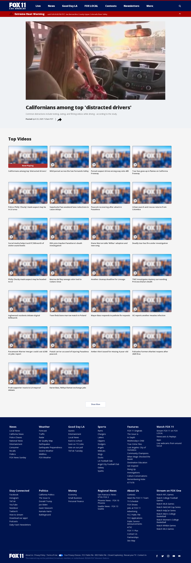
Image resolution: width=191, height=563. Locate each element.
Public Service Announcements (134, 522)
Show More (95, 404)
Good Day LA (76, 426)
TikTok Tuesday (75, 450)
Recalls (12, 450)
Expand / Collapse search (180, 6)
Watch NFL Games (165, 494)
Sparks (101, 471)
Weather (44, 426)
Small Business (75, 498)
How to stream (16, 514)
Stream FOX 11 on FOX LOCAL (167, 432)
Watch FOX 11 (165, 426)
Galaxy (101, 467)
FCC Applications (134, 518)
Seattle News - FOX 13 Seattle (108, 507)
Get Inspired (132, 466)
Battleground (45, 514)
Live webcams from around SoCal (169, 444)
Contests (131, 494)
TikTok (12, 501)
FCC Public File (133, 514)
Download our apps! (18, 518)
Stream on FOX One (169, 490)
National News (16, 440)
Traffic (42, 434)
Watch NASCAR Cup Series (169, 507)
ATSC (129, 527)
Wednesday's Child (135, 440)
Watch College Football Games (167, 499)
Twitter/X (13, 511)
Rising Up (131, 469)
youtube (174, 556)
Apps (159, 440)
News (12, 426)
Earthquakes (44, 444)
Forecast (43, 430)
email (179, 556)
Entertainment (15, 444)
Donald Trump (45, 501)
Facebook (13, 494)
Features (132, 426)
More (150, 6)
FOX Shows (132, 504)
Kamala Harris (45, 511)
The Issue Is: (133, 434)
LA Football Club (105, 460)
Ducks (100, 457)
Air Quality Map (46, 440)
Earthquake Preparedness (50, 447)
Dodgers (102, 444)
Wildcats (101, 450)
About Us (133, 490)
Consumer (14, 447)
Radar (41, 437)
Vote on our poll (75, 447)
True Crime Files (134, 444)
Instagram (14, 498)
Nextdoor (13, 508)
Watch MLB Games (165, 503)
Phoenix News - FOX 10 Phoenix (108, 501)
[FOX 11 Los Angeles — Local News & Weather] (18, 6)
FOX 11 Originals (134, 430)
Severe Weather (46, 450)
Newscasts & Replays (166, 436)
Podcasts (13, 521)
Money (72, 490)
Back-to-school (75, 440)
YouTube (13, 504)
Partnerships (133, 537)
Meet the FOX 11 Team (137, 498)
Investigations (133, 472)
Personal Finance (76, 501)
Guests (71, 430)
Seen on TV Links (76, 444)
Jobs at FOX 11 (134, 508)
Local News (14, 430)
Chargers (102, 434)
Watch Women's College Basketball (168, 521)
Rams (100, 430)
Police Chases (15, 437)
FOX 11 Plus (132, 530)
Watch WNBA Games (166, 525)
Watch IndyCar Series (166, 510)
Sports (102, 426)
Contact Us (132, 534)
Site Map (131, 540)
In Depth (131, 437)
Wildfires (43, 454)
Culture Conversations (137, 476)
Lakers (101, 437)
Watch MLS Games (165, 529)
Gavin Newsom (46, 508)
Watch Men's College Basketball (166, 515)
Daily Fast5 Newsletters (20, 524)
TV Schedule (132, 501)
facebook (157, 556)
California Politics (46, 494)
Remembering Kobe (136, 479)
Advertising (132, 511)
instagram (168, 556)
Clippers (101, 440)
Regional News (107, 490)
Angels (101, 447)
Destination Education (137, 462)
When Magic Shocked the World (138, 457)
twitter (162, 556)
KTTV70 (130, 482)
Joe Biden (43, 504)
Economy (72, 494)
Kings (100, 454)
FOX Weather (45, 457)
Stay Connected (19, 490)
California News (16, 434)
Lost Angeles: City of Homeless (136, 448)
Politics (12, 454)
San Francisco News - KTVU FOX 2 (107, 495)
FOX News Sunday (17, 457)
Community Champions (137, 453)
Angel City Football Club (108, 464)
